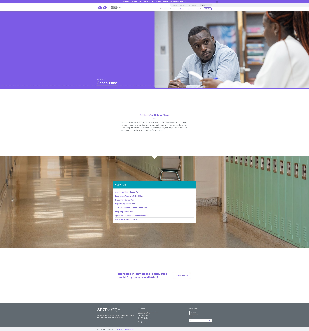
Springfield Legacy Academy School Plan (131, 215)
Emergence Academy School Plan (129, 196)
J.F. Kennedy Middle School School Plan (131, 208)
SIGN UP (193, 313)
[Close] (217, 2)
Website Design (129, 329)
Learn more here (178, 1)
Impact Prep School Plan (125, 204)
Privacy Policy (119, 329)
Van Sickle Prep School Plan (126, 219)
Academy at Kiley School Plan (127, 192)
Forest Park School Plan (124, 200)
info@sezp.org (142, 322)
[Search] (210, 320)
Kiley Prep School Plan (124, 212)
